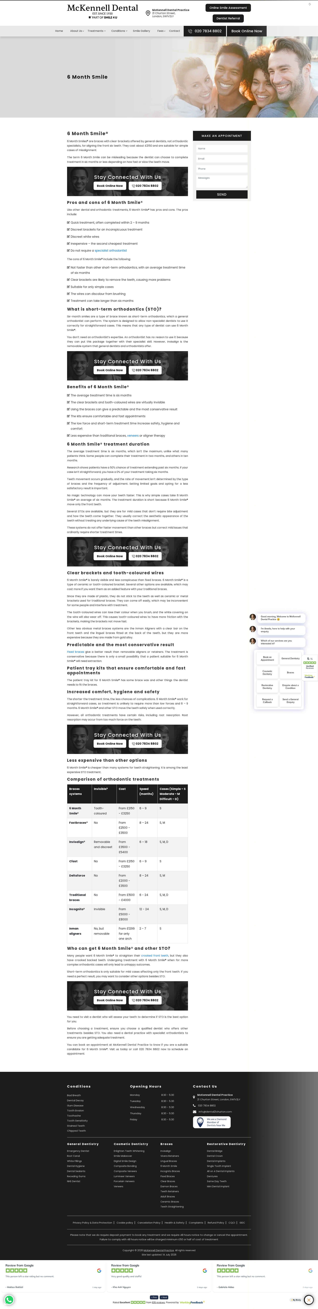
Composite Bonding (125, 1166)
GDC (242, 1222)
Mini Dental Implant (218, 1186)
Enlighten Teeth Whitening (129, 1151)
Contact (174, 31)
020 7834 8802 (208, 31)
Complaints (196, 1222)
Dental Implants (216, 1161)
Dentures (212, 1176)
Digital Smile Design (125, 1161)
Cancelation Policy (148, 1222)
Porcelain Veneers (124, 1181)
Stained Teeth (76, 1125)
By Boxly (297, 1300)
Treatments (96, 31)
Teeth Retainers (169, 1191)
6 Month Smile (168, 1166)
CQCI (232, 1222)
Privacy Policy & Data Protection (92, 1222)
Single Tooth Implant (219, 1166)
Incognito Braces (170, 1171)
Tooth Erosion (75, 1110)
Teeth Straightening (172, 1206)
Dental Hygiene (76, 1166)
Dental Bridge (214, 1151)
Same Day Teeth (217, 1181)
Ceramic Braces (169, 1201)
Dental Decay (75, 1100)
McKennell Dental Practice (159, 1250)
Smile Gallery (141, 31)
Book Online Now (246, 31)
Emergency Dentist (78, 1151)
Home (59, 31)
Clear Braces (167, 1181)
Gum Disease (75, 1105)
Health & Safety (174, 1222)
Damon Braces (169, 1186)
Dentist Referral (228, 18)
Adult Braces (167, 1196)
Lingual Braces (168, 1161)
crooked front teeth (154, 956)
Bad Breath (74, 1095)
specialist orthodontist (111, 251)
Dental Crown (215, 1156)
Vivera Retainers (169, 1156)
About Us (76, 31)
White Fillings (74, 1161)
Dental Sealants (76, 1171)
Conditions (118, 31)
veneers (133, 436)
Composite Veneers (125, 1171)
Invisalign (165, 1151)
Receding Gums (76, 1176)
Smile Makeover (123, 1156)
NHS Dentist (73, 1181)
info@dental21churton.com (215, 1111)
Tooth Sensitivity (77, 1120)
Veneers (118, 1186)
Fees (160, 31)
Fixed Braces (167, 1176)
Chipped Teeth (76, 1130)
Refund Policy (216, 1222)
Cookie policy (125, 1222)
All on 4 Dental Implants (221, 1171)
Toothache (74, 1115)
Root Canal (73, 1156)
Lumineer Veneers (124, 1176)
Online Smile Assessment (228, 8)
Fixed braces (75, 652)
